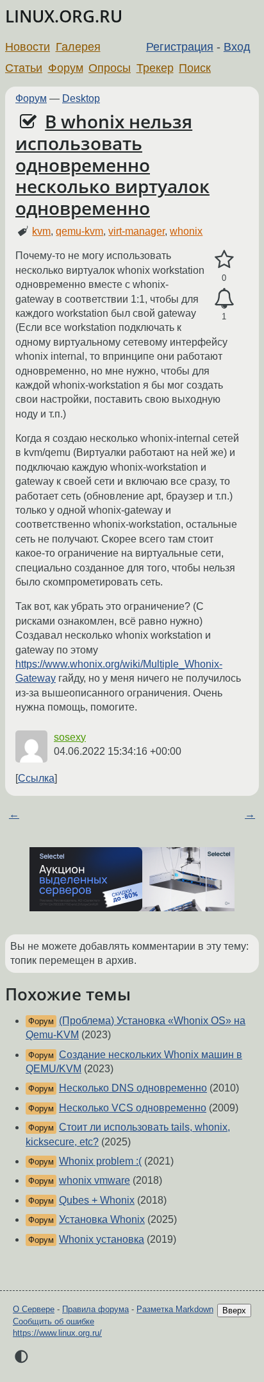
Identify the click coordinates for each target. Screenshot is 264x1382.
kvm (41, 231)
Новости (27, 46)
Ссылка (36, 778)
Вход (237, 46)
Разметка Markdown (174, 1309)
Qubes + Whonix (97, 1200)
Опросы (109, 68)
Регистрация (179, 46)
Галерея (78, 46)
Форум (65, 68)
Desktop (81, 98)
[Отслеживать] (224, 298)
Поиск (195, 68)
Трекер (155, 68)
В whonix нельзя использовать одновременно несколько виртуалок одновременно (112, 164)
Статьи (23, 68)
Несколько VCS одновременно (132, 1107)
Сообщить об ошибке (53, 1321)
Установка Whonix (102, 1219)
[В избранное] (224, 259)
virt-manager (136, 231)
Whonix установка (101, 1239)
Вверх (234, 1310)
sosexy (70, 737)
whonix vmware (94, 1180)
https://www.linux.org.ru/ (57, 1333)
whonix (186, 231)
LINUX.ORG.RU (63, 16)
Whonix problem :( (100, 1161)
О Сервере (33, 1309)
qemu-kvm (79, 231)
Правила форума (95, 1309)
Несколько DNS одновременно (133, 1088)
